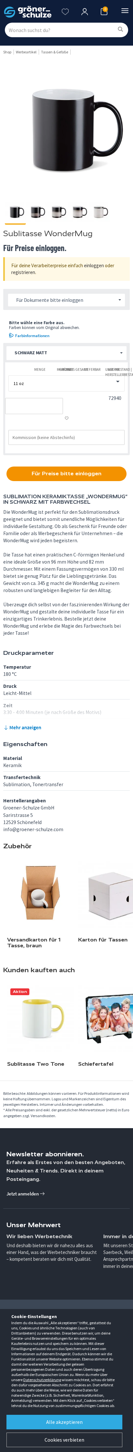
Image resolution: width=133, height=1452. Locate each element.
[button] (66, 353)
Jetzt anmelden (23, 1194)
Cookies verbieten (64, 1439)
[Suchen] (120, 30)
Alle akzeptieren (64, 1422)
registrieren (23, 272)
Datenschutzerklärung (42, 1379)
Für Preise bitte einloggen (66, 473)
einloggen (94, 265)
